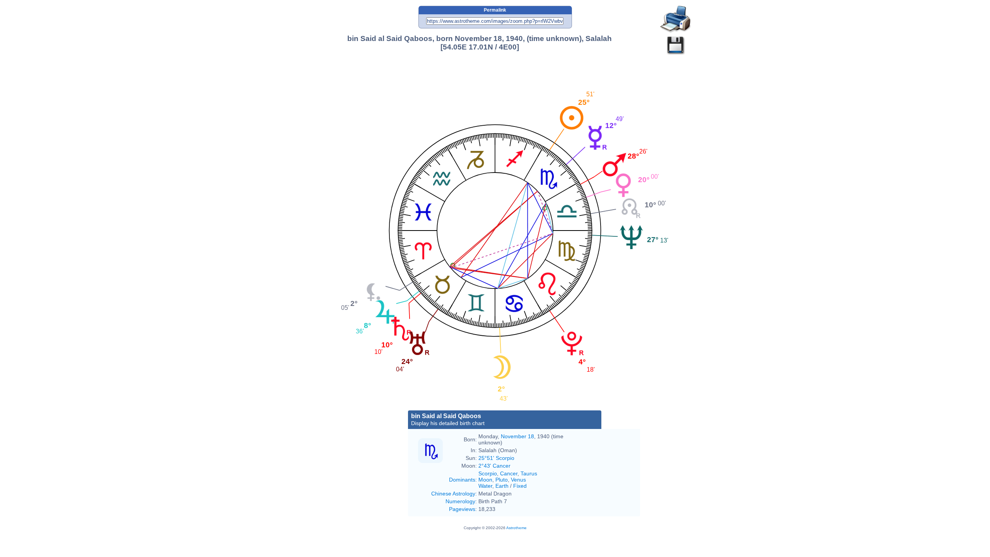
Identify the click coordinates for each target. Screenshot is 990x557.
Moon (485, 480)
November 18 (517, 436)
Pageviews (462, 509)
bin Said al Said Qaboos (448, 419)
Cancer (508, 473)
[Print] (675, 19)
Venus (518, 480)
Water (485, 486)
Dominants (462, 480)
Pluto (501, 480)
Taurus (529, 473)
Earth (502, 486)
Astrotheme (516, 528)
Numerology (460, 501)
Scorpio (487, 473)
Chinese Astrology (453, 493)
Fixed (520, 486)
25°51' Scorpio (496, 458)
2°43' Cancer (494, 466)
